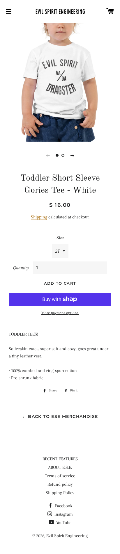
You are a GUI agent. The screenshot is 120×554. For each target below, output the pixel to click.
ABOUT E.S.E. (60, 467)
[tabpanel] (60, 82)
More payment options (60, 313)
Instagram (63, 514)
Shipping (39, 217)
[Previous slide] (47, 155)
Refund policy (60, 484)
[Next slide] (72, 155)
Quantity (21, 267)
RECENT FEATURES (60, 459)
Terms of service (60, 475)
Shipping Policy (60, 492)
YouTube (63, 522)
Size (60, 237)
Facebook (63, 505)
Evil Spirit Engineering (67, 535)
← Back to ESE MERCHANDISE (60, 416)
